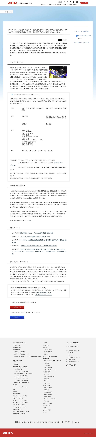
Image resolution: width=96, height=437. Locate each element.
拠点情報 (15, 384)
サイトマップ (69, 352)
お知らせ (75, 4)
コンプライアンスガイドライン (20, 402)
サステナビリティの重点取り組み (52, 360)
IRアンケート (46, 405)
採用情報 (70, 4)
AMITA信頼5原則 (17, 347)
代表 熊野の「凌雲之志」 (20, 351)
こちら (29, 220)
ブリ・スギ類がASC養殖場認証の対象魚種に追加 (35, 236)
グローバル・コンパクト (19, 398)
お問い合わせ (84, 2)
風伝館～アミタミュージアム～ (20, 400)
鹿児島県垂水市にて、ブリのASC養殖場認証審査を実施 (36, 233)
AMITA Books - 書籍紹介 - (72, 350)
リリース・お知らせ (72, 343)
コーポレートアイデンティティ (20, 386)
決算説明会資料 (48, 392)
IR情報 (64, 4)
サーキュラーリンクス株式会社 (21, 382)
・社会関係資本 (48, 367)
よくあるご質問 (47, 410)
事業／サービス (17, 361)
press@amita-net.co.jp (43, 292)
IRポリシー (46, 412)
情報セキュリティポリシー (19, 404)
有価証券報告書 (48, 394)
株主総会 (46, 378)
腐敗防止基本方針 (17, 409)
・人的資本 (47, 365)
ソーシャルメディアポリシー (20, 407)
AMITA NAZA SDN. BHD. (21, 375)
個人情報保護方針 (70, 359)
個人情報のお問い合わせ (72, 361)
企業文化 (15, 391)
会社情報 (59, 4)
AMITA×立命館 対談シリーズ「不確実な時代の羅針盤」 (28, 356)
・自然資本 (47, 363)
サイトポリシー (70, 355)
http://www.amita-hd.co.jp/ (43, 295)
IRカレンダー (47, 383)
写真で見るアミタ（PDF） (19, 413)
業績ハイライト (48, 387)
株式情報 (46, 374)
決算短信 (46, 389)
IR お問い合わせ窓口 (55, 422)
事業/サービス (52, 4)
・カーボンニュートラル (50, 369)
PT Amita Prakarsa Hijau (21, 380)
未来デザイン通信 (47, 403)
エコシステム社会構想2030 (50, 356)
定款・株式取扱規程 (49, 376)
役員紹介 (46, 354)
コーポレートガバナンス (50, 398)
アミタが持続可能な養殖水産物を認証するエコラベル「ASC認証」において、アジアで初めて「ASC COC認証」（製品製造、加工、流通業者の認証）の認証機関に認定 (39, 251)
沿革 (14, 389)
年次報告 (46, 401)
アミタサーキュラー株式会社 (21, 371)
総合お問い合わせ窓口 (29, 422)
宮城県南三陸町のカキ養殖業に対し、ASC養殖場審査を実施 (39, 246)
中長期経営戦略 (48, 351)
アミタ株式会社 (18, 369)
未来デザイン (44, 4)
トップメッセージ (48, 349)
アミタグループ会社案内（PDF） (21, 411)
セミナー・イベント (72, 346)
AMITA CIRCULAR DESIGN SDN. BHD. (23, 373)
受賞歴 (44, 407)
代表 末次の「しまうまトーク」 (22, 354)
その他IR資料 (47, 396)
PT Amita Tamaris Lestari (21, 378)
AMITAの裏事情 (16, 393)
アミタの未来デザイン (19, 343)
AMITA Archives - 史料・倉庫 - (20, 395)
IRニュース (46, 345)
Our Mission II (16, 345)
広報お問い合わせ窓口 (42, 422)
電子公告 (46, 380)
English (60, 1)
